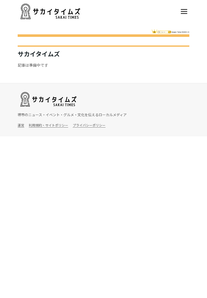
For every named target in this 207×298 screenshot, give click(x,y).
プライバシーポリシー (89, 125)
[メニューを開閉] (184, 11)
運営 (21, 125)
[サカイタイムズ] (50, 12)
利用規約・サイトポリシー (48, 125)
